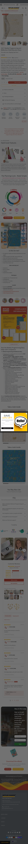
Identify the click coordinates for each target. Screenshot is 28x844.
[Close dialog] (26, 413)
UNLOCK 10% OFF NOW (7, 428)
